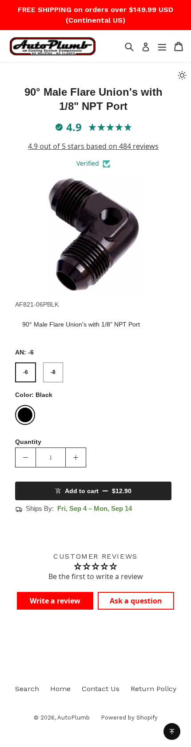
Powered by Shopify (129, 717)
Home (60, 689)
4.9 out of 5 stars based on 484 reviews (93, 146)
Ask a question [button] (136, 601)
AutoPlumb (73, 717)
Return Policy (153, 689)
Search (27, 689)
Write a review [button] (55, 601)
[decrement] (26, 457)
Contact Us (100, 689)
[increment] (76, 457)
